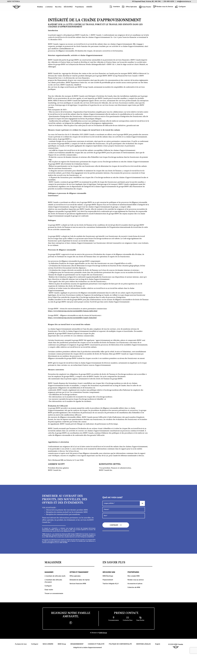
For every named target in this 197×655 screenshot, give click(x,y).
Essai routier (49, 590)
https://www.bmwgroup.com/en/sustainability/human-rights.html (72, 311)
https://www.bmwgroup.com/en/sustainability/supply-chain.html (72, 318)
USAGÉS (89, 7)
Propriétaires (79, 7)
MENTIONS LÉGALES (143, 644)
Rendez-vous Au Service (164, 7)
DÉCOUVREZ (68, 7)
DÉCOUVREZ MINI (109, 572)
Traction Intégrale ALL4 (111, 583)
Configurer (182, 7)
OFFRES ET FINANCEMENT (79, 572)
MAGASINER (49, 572)
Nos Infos (58, 7)
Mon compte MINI (134, 576)
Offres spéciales (75, 576)
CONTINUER (114, 525)
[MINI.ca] (15, 7)
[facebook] (70, 622)
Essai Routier (146, 7)
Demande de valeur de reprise (80, 580)
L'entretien (49, 7)
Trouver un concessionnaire (54, 593)
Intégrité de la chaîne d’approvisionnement (87, 647)
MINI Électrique (108, 576)
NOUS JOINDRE (48, 644)
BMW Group (62, 644)
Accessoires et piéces (135, 583)
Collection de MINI (134, 587)
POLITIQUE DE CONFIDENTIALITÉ (120, 644)
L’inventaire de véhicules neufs (55, 576)
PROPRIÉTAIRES (133, 572)
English (157, 644)
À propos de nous (21, 644)
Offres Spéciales (131, 7)
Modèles (40, 7)
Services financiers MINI (78, 583)
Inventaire (116, 7)
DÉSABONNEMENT (76, 644)
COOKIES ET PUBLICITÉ (96, 644)
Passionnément (108, 580)
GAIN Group (103, 633)
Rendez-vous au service (136, 580)
